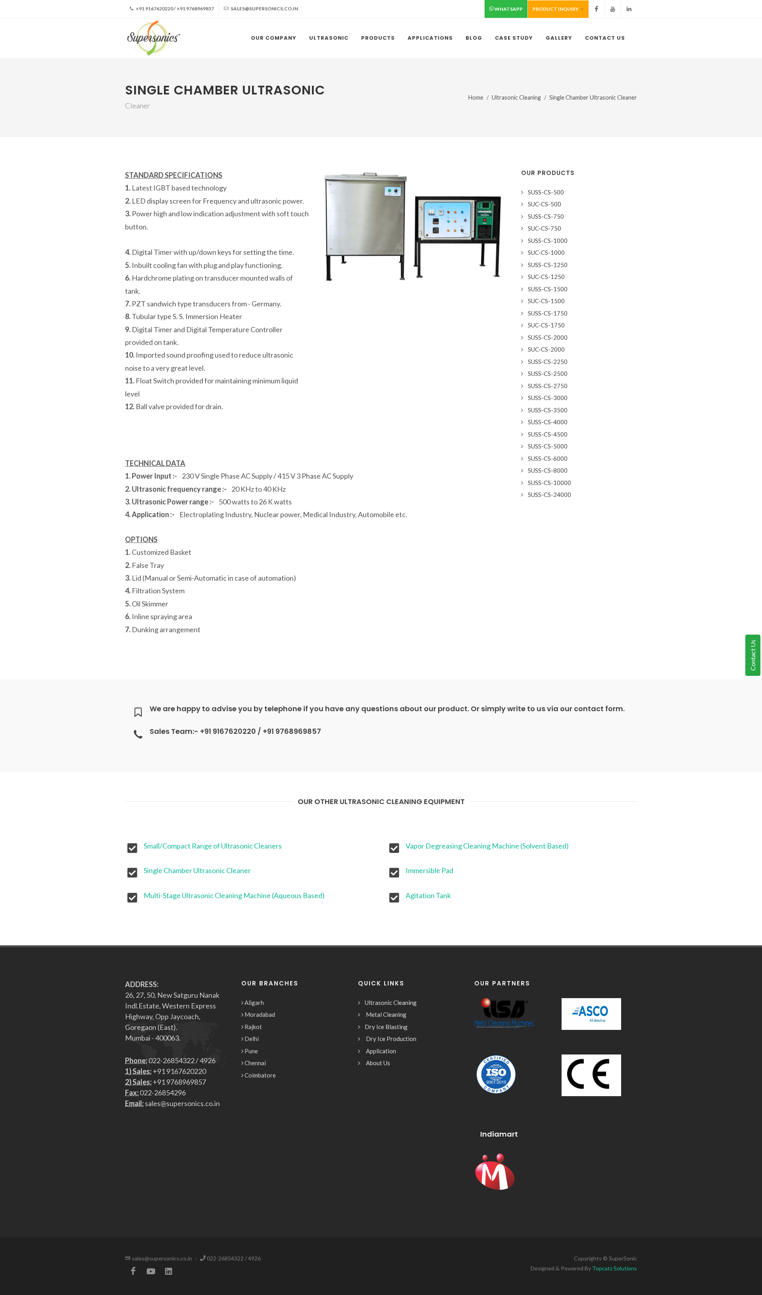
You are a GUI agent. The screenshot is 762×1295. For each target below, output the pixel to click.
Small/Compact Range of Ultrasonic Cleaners (213, 845)
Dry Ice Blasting (386, 1026)
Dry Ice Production (391, 1038)
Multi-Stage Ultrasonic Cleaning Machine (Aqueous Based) (234, 895)
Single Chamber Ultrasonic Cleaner (197, 870)
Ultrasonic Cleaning (516, 97)
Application (381, 1050)
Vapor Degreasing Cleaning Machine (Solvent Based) (487, 845)
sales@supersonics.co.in (264, 9)
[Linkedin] (629, 9)
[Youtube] (613, 9)
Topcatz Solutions (614, 1268)
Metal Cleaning (386, 1014)
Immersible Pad (429, 870)
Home (475, 97)
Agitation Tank (428, 895)
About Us (378, 1062)
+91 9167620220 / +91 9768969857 (174, 9)
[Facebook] (596, 9)
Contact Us (752, 655)
